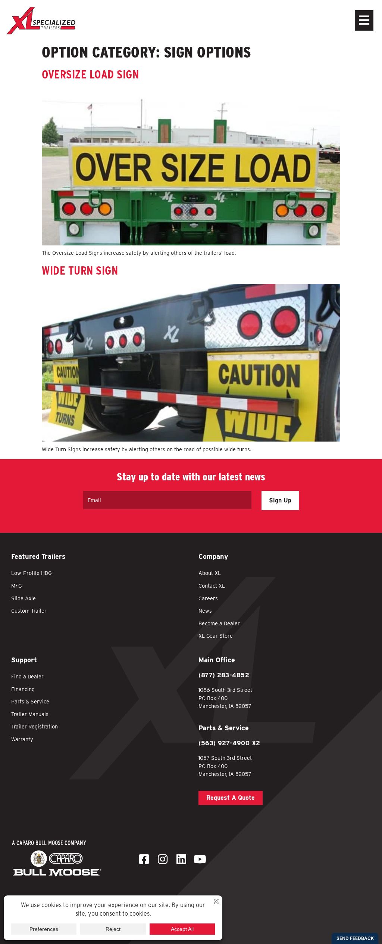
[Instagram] (162, 859)
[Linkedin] (181, 859)
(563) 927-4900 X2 (229, 743)
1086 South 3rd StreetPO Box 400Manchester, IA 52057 (225, 698)
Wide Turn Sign (80, 270)
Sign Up (280, 500)
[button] (331, 20)
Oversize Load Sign (90, 74)
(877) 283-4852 (223, 675)
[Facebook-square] (144, 859)
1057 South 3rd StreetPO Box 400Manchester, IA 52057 (225, 766)
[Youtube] (200, 859)
